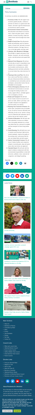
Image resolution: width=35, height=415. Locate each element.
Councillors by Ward (9, 327)
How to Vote (7, 366)
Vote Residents (8, 333)
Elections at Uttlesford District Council (14, 374)
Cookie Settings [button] (7, 411)
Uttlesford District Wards (10, 372)
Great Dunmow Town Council (11, 353)
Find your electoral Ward (10, 362)
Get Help (6, 337)
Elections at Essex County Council (13, 376)
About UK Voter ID (9, 368)
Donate (6, 335)
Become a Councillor (9, 370)
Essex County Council (10, 350)
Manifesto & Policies (9, 325)
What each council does (10, 346)
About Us (6, 323)
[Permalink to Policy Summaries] (17, 8)
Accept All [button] (17, 411)
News (5, 329)
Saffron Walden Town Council (12, 352)
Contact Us (7, 339)
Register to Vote (8, 364)
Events (6, 331)
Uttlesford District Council (11, 348)
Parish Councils (8, 355)
